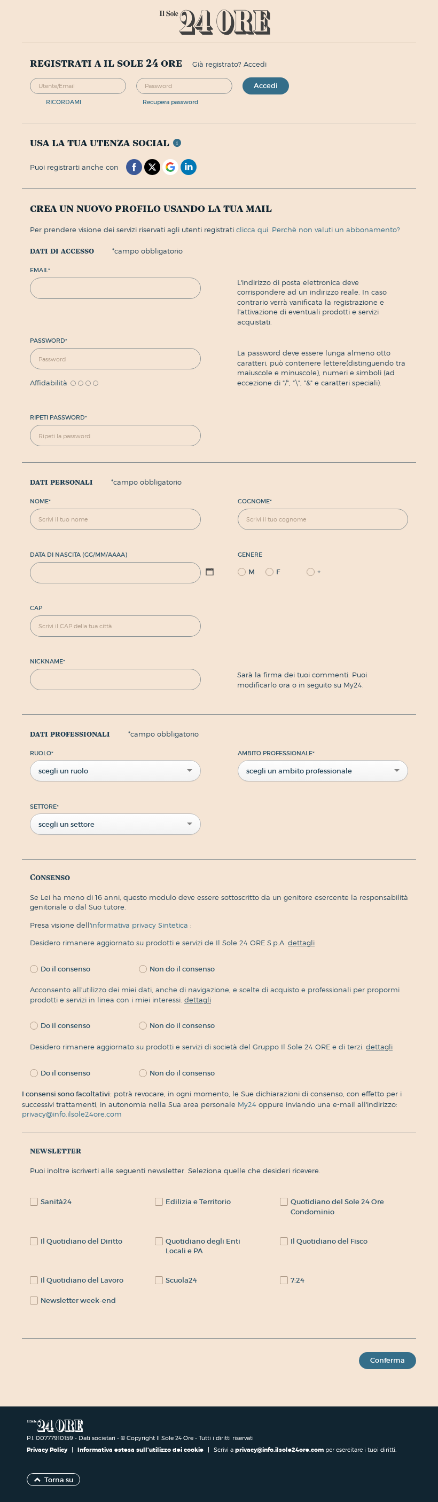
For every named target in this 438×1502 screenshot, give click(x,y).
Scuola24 (181, 1280)
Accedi (266, 85)
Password (48, 340)
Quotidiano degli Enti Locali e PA (203, 1246)
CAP (36, 608)
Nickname (47, 661)
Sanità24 (56, 1201)
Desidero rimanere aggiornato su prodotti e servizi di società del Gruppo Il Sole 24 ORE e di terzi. (211, 1046)
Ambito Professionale (276, 753)
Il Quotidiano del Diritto (81, 1241)
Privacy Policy (48, 1449)
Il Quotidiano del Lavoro (82, 1280)
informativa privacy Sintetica (140, 925)
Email (40, 270)
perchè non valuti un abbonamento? (336, 229)
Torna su (58, 1479)
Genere (250, 554)
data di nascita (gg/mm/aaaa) (78, 554)
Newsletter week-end (78, 1300)
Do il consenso (65, 969)
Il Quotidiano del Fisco (329, 1241)
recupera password (171, 102)
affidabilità (48, 383)
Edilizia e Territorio (198, 1201)
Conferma (387, 1360)
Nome (40, 501)
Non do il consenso (182, 969)
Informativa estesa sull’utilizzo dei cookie (140, 1449)
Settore (44, 806)
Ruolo (41, 753)
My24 (248, 1104)
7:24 (297, 1280)
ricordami (63, 102)
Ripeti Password (58, 417)
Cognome (255, 501)
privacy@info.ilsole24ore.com (72, 1114)
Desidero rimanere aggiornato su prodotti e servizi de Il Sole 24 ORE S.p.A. (172, 942)
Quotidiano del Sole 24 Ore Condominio (337, 1206)
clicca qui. (253, 229)
